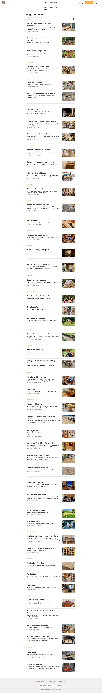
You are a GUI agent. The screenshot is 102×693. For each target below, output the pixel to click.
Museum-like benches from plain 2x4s (37, 512)
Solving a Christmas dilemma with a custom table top (41, 587)
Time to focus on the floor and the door (37, 309)
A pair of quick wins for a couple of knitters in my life (41, 391)
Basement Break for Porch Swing (39, 134)
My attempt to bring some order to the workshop (40, 627)
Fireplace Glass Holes (35, 664)
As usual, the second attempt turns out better (39, 222)
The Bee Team (32, 574)
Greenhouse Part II (33, 307)
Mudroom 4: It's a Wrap (35, 600)
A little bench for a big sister (37, 173)
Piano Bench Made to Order (37, 377)
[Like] (28, 369)
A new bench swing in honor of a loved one (39, 352)
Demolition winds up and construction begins (39, 252)
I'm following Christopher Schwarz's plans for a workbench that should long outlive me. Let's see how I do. (43, 446)
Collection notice (61, 681)
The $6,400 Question (35, 82)
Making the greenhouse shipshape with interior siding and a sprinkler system (43, 53)
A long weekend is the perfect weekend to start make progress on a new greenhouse (41, 321)
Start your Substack (46, 685)
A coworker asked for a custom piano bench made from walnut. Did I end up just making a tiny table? (42, 380)
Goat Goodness (32, 521)
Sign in (97, 3)
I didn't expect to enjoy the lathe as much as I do (40, 470)
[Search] (78, 2)
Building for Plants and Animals (38, 334)
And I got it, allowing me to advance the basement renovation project (40, 96)
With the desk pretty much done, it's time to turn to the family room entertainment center (42, 112)
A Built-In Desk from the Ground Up (40, 150)
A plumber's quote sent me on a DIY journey (39, 84)
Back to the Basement (35, 189)
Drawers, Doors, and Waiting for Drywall (41, 122)
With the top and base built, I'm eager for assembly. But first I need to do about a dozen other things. (43, 421)
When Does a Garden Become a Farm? (41, 548)
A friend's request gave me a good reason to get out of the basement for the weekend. (43, 136)
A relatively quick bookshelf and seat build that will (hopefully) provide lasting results (41, 28)
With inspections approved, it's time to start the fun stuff (42, 164)
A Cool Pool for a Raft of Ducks (38, 205)
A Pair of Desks (32, 220)
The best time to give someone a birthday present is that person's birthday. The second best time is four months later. (43, 176)
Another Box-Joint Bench (36, 563)
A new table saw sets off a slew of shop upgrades (40, 365)
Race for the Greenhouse (36, 318)
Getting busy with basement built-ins (40, 162)
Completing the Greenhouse (37, 280)
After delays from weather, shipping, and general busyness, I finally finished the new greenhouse (43, 283)
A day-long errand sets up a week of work (38, 298)
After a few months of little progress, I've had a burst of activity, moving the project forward (42, 191)
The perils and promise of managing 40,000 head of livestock (43, 576)
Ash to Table (31, 585)
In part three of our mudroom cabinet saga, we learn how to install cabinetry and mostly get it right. (43, 639)
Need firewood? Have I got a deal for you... (38, 42)
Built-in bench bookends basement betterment (40, 25)
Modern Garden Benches (36, 510)
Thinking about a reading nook (38, 66)
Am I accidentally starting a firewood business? (40, 39)
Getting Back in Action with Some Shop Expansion (41, 362)
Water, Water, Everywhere (36, 51)
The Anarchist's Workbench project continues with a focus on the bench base (43, 433)
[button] (45, 8)
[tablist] (35, 19)
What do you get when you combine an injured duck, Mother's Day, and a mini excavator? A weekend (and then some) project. (43, 207)
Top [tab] (33, 19)
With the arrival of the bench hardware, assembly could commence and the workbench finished (42, 407)
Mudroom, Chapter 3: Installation (39, 636)
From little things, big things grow (36, 550)
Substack (43, 689)
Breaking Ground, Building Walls (38, 250)
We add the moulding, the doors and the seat (39, 602)
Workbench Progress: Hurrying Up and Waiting (41, 417)
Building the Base (33, 431)
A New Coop (31, 652)
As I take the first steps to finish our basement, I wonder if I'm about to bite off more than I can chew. (43, 267)
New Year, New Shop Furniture (38, 455)
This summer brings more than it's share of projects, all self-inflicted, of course (43, 337)
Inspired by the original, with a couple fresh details (41, 565)
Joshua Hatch (34, 31)
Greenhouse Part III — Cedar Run (39, 296)
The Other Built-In (33, 109)
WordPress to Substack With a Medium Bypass (41, 612)
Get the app (59, 685)
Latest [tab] (29, 19)
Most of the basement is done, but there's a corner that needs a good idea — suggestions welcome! (43, 69)
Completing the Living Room (37, 482)
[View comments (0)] (39, 101)
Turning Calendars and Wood (37, 468)
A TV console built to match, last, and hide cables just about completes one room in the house (43, 485)
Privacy (50, 681)
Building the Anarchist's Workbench (40, 443)
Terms (54, 681)
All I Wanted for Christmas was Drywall (41, 93)
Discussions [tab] (39, 19)
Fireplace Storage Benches (36, 494)
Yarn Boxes (31, 389)
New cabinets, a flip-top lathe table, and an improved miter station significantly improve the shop (43, 458)
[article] (51, 28)
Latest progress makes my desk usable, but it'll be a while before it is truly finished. (42, 124)
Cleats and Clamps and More (37, 625)
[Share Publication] (82, 2)
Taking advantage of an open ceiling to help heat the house (43, 237)
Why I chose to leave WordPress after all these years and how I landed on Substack (43, 615)
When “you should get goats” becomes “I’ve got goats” (41, 523)
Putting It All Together (35, 404)
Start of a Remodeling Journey (38, 264)
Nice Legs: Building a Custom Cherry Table (42, 536)
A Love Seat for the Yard (35, 350)
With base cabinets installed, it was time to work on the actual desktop (44, 152)
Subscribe (89, 3)
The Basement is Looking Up (37, 235)
